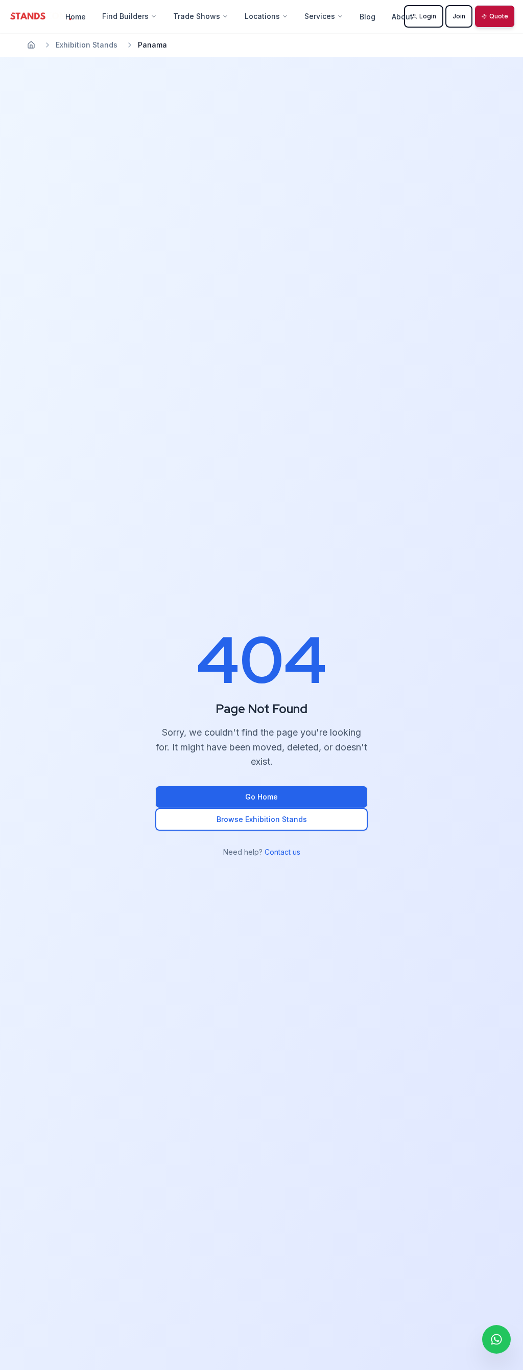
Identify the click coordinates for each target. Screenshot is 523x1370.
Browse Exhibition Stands (262, 819)
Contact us (282, 852)
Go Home (261, 796)
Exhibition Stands (86, 44)
